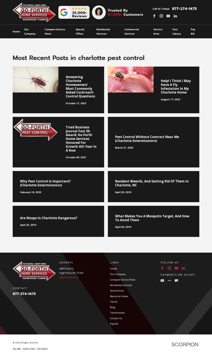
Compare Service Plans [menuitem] (55, 31)
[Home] (34, 12)
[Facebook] (154, 16)
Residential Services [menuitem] (103, 31)
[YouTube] (168, 16)
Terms (113, 301)
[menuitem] (17, 348)
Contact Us (116, 318)
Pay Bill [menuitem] (193, 31)
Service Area (117, 290)
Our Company (118, 274)
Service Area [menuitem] (157, 31)
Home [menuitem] (16, 31)
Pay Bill (114, 323)
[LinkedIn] (175, 16)
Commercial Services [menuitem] (131, 31)
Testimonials (117, 312)
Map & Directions (69, 277)
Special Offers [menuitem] (80, 31)
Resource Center (119, 296)
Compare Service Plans (122, 279)
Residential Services (121, 285)
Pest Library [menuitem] (176, 31)
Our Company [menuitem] (29, 31)
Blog (112, 307)
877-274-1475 (184, 9)
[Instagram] (161, 16)
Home (113, 268)
